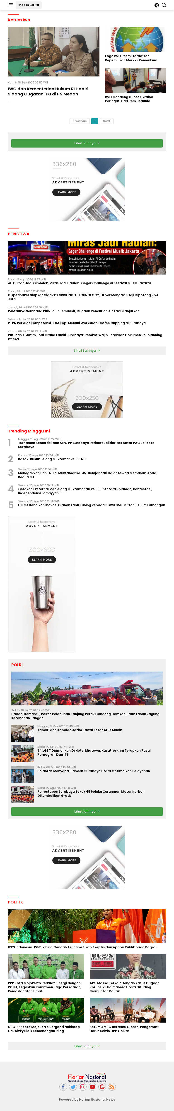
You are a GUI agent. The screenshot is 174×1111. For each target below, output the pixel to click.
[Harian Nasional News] (87, 1077)
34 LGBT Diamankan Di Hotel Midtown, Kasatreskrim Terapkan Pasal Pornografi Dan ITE (94, 752)
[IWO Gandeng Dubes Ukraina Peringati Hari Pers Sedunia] (135, 80)
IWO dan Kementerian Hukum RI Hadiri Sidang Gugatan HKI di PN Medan (48, 91)
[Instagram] (83, 1087)
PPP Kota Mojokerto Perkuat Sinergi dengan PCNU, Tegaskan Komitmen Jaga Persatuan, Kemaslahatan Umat (44, 987)
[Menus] (10, 5)
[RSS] (112, 1087)
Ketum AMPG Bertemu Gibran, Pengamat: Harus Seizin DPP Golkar (124, 1029)
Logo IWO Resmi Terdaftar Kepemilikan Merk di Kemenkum (131, 58)
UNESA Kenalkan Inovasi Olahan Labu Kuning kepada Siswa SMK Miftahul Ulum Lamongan (91, 505)
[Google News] (102, 1087)
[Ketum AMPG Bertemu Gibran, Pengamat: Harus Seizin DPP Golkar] (128, 1010)
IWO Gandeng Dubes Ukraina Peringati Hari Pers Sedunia (129, 99)
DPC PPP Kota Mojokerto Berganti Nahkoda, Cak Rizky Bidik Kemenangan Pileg (44, 1029)
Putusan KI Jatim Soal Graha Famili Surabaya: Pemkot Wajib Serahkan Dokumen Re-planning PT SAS (85, 337)
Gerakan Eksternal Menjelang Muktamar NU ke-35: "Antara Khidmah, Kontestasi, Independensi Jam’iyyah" (85, 491)
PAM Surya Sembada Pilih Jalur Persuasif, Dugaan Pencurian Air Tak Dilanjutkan (74, 311)
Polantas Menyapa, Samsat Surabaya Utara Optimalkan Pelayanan (93, 771)
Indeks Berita (28, 5)
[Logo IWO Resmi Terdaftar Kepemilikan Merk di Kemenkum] (135, 39)
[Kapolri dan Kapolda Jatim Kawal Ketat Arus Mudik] (22, 733)
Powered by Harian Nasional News (87, 1099)
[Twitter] (73, 1087)
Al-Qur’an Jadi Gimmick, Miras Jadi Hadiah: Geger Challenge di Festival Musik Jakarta (79, 283)
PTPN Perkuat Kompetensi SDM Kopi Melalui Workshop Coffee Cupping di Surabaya (77, 323)
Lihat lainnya (85, 143)
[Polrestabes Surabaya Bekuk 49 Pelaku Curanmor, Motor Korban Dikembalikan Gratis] (22, 794)
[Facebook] (63, 1087)
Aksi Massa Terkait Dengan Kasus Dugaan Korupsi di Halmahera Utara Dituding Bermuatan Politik (125, 987)
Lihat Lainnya (85, 350)
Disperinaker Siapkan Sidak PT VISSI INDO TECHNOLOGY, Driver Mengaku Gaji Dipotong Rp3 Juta (83, 297)
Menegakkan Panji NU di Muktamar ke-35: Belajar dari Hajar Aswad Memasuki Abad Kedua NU (87, 475)
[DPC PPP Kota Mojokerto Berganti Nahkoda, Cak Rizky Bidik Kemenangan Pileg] (46, 1010)
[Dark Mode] (156, 5)
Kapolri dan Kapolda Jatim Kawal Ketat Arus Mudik (79, 730)
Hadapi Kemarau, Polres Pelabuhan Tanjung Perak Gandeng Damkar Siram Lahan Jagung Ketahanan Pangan (85, 716)
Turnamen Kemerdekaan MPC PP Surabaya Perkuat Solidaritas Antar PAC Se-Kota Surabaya (86, 445)
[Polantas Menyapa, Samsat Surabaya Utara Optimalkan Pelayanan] (22, 774)
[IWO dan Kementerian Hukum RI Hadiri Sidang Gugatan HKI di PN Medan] (53, 51)
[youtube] (92, 1087)
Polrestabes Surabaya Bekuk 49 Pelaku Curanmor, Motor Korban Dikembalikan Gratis (91, 794)
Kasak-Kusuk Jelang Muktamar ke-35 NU (52, 459)
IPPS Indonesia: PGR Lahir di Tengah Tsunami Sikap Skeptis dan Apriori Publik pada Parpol (82, 947)
